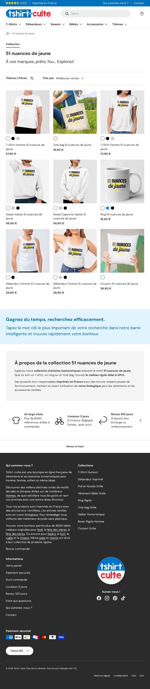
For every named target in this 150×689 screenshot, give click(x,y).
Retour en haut (75, 446)
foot (63, 534)
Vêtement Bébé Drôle (92, 493)
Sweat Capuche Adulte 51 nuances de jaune (69, 216)
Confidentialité (121, 675)
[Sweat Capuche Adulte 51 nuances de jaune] (75, 181)
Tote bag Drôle (87, 507)
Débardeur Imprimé (90, 479)
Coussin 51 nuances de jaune (119, 284)
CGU (134, 675)
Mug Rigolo (85, 500)
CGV (142, 675)
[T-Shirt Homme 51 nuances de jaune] (28, 112)
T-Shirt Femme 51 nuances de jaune (119, 147)
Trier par (48, 78)
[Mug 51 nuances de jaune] (122, 181)
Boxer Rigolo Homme (91, 521)
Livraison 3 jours (16, 587)
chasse (24, 538)
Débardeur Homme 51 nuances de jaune (27, 286)
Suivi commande (16, 580)
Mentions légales (102, 675)
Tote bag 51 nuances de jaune (72, 145)
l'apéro (52, 534)
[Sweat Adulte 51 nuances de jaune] (28, 181)
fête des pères (15, 534)
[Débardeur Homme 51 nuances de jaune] (28, 251)
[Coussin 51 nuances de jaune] (122, 251)
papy (42, 538)
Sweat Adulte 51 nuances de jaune (24, 216)
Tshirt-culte (19, 668)
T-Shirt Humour (88, 472)
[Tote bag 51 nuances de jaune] (75, 112)
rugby (9, 538)
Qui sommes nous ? (115, 3)
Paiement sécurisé (18, 573)
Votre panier (14, 565)
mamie (54, 538)
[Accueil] (7, 33)
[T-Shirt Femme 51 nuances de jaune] (122, 112)
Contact (139, 3)
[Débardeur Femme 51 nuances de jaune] (75, 251)
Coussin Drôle (87, 528)
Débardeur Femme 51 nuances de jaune (74, 286)
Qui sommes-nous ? (19, 608)
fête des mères (57, 530)
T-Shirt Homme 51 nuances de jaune (25, 147)
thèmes (11, 495)
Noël (40, 530)
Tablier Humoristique (91, 514)
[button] (142, 13)
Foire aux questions (18, 601)
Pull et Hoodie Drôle (90, 486)
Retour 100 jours (16, 594)
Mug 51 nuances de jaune (116, 214)
